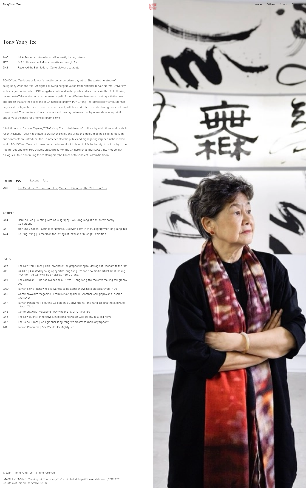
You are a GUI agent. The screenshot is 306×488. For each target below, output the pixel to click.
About (284, 4)
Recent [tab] (34, 181)
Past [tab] (45, 181)
